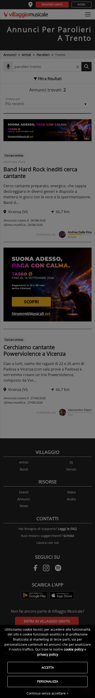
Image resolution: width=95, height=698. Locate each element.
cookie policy (73, 649)
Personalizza (47, 681)
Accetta (48, 667)
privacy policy (47, 654)
